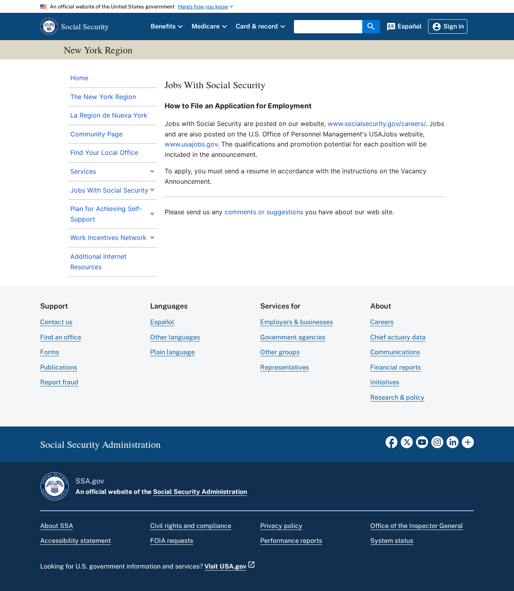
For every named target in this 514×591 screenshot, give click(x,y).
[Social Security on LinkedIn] (453, 444)
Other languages (175, 337)
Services (83, 171)
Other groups (280, 352)
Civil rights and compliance (190, 526)
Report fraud (59, 382)
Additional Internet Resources (98, 261)
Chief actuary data (398, 337)
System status (391, 540)
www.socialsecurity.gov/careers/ (377, 124)
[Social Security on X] (407, 444)
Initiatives (384, 382)
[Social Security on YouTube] (422, 444)
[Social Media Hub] (468, 444)
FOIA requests (171, 540)
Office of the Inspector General (416, 526)
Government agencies (292, 337)
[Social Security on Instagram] (437, 444)
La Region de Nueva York (108, 115)
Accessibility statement (75, 540)
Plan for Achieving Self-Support (106, 214)
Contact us (56, 322)
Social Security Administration (200, 492)
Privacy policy (281, 526)
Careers (382, 322)
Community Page (96, 134)
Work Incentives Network (108, 238)
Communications (395, 352)
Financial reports (395, 367)
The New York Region (103, 97)
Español (162, 322)
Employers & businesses (296, 322)
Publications (58, 367)
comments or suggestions (264, 212)
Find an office (60, 337)
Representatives (284, 367)
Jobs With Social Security (109, 190)
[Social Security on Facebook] (392, 444)
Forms (49, 352)
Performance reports (291, 540)
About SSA (56, 526)
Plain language (172, 352)
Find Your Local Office (104, 152)
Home (79, 78)
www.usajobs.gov (191, 144)
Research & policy (397, 397)
